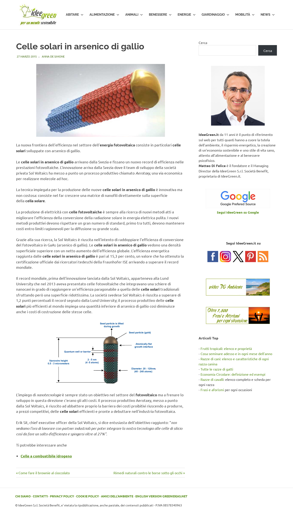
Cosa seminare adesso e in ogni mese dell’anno (236, 353)
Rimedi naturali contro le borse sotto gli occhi (147, 473)
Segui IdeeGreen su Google (238, 212)
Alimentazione (102, 15)
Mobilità (242, 15)
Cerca (203, 42)
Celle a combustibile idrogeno (46, 456)
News (265, 15)
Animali (131, 15)
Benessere (158, 15)
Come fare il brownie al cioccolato (44, 473)
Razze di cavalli (212, 379)
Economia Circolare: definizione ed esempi (233, 374)
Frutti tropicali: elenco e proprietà (226, 348)
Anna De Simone (53, 56)
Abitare (72, 15)
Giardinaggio (213, 15)
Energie (184, 15)
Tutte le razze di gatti (217, 369)
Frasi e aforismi (212, 389)
